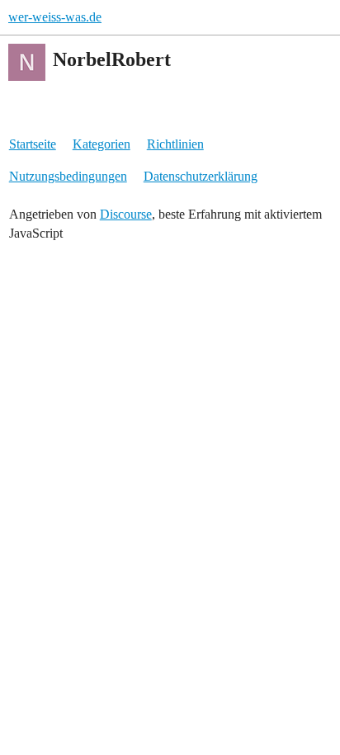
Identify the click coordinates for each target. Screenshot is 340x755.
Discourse (126, 214)
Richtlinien (175, 144)
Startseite (32, 144)
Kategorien (101, 144)
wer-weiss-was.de (55, 17)
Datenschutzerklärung (200, 176)
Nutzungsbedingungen (68, 176)
